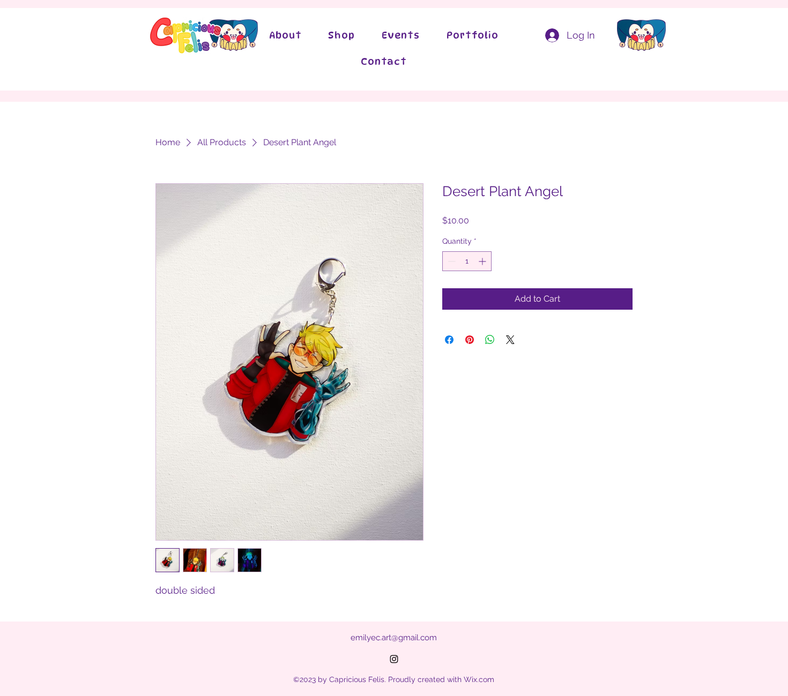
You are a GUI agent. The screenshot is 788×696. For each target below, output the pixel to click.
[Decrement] (450, 261)
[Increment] (483, 261)
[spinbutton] (467, 261)
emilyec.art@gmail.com (394, 637)
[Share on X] (510, 339)
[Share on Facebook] (449, 339)
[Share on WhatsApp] (490, 339)
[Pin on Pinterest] (469, 339)
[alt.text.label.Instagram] (394, 659)
